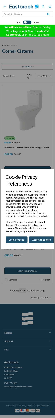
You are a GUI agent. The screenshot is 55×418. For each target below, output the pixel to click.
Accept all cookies (41, 239)
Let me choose (16, 239)
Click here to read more (35, 34)
